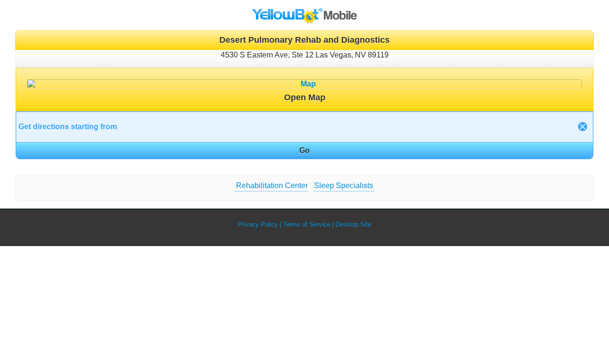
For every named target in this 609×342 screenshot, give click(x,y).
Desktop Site (353, 224)
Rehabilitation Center (272, 185)
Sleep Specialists (343, 185)
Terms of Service (306, 224)
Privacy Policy (258, 224)
